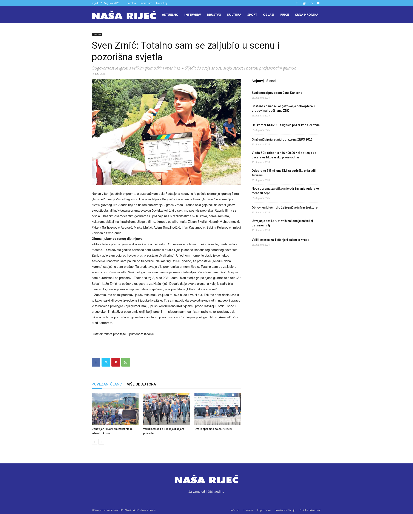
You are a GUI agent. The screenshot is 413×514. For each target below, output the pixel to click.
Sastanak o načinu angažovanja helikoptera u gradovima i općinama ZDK (283, 108)
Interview (192, 14)
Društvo (214, 14)
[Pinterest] (115, 362)
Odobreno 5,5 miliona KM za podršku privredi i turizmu (284, 173)
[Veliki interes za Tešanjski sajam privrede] (166, 409)
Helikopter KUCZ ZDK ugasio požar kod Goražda (286, 125)
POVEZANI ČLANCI (107, 384)
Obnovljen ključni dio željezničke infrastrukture (284, 207)
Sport (252, 14)
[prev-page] (94, 441)
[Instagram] (304, 3)
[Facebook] (297, 3)
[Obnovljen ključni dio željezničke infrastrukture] (115, 409)
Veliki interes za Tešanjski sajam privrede (280, 240)
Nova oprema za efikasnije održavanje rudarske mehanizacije (285, 191)
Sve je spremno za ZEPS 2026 (213, 428)
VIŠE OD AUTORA (141, 384)
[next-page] (101, 441)
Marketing (161, 3)
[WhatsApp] (125, 362)
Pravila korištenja (285, 510)
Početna (131, 3)
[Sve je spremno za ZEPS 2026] (217, 409)
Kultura (234, 14)
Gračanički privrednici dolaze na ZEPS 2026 (282, 139)
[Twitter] (106, 362)
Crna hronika (306, 14)
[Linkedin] (311, 3)
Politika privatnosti (310, 510)
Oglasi (268, 14)
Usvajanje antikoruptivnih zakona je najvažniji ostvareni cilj (283, 223)
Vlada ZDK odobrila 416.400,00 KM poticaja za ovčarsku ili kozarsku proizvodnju (284, 155)
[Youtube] (318, 3)
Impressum (146, 3)
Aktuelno (170, 14)
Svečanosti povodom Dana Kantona (277, 92)
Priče (284, 14)
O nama (248, 510)
